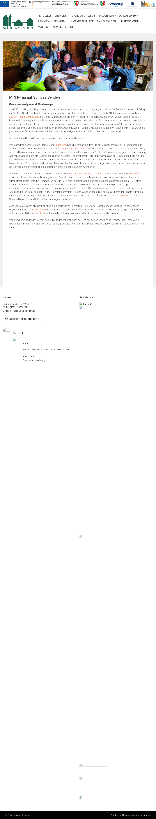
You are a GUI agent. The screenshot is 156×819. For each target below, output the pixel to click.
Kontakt (44, 26)
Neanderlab (60, 144)
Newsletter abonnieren (23, 318)
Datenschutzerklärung (34, 360)
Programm (106, 15)
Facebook (18, 333)
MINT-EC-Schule (38, 209)
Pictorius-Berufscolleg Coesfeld (85, 173)
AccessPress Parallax (140, 815)
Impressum (28, 356)
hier (80, 138)
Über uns (61, 15)
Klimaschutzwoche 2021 (121, 195)
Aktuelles (45, 15)
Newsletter (61, 26)
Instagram (28, 343)
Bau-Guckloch (106, 21)
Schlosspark (127, 15)
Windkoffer (134, 173)
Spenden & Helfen (83, 15)
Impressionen (130, 21)
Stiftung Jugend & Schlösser (73, 148)
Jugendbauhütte (82, 21)
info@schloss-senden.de (22, 310)
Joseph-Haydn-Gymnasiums (24, 116)
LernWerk (59, 21)
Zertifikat (40, 213)
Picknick (43, 21)
